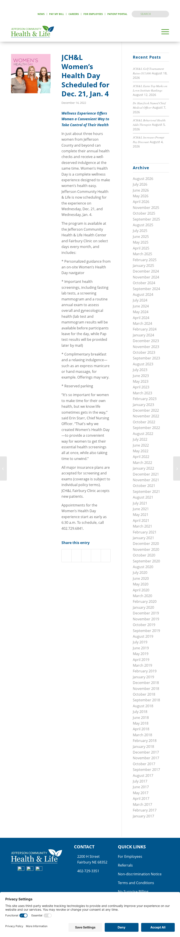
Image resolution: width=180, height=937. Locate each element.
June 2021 (141, 508)
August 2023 (143, 364)
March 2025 (142, 253)
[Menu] (163, 31)
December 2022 (146, 410)
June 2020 (141, 578)
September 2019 (146, 630)
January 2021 (143, 537)
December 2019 (146, 613)
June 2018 (141, 717)
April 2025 (141, 248)
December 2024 (146, 271)
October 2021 (144, 485)
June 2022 (141, 445)
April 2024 (141, 317)
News (41, 14)
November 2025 (146, 207)
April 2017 (141, 798)
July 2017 (140, 781)
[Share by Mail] (105, 555)
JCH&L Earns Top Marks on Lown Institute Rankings (150, 88)
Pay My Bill (56, 14)
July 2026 (140, 184)
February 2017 (145, 810)
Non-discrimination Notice (140, 874)
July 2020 (140, 572)
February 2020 (145, 601)
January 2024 (143, 335)
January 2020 (143, 607)
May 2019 (140, 653)
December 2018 (146, 682)
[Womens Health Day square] (30, 73)
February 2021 (145, 532)
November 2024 (146, 277)
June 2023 (141, 375)
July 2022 (140, 439)
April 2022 (141, 456)
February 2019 (145, 671)
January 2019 (143, 677)
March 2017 (142, 804)
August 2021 (143, 497)
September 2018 (146, 700)
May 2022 (140, 451)
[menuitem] (41, 14)
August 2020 (143, 566)
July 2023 (140, 369)
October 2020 (144, 555)
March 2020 (142, 595)
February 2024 (145, 329)
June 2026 (141, 190)
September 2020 (146, 561)
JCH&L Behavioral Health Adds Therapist (149, 122)
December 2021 (146, 474)
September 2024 (146, 288)
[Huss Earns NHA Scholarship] (3, 468)
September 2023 (146, 358)
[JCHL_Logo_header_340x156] (32, 31)
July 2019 (140, 642)
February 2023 (145, 398)
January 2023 (143, 404)
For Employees (93, 14)
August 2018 (143, 706)
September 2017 (146, 769)
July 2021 (140, 503)
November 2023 (146, 346)
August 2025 (143, 225)
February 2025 (145, 259)
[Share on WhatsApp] (86, 555)
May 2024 (140, 311)
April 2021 (141, 520)
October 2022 (144, 422)
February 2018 (145, 740)
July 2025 (140, 230)
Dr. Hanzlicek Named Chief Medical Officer (149, 105)
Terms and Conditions (136, 882)
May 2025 (140, 242)
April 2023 (141, 387)
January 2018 (143, 746)
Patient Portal (117, 14)
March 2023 (142, 393)
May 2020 (140, 584)
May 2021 (140, 514)
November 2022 (146, 416)
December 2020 (146, 543)
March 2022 (142, 462)
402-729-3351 (88, 871)
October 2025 (144, 213)
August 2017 (143, 775)
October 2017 (144, 763)
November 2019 (146, 619)
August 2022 (143, 433)
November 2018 (146, 688)
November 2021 (146, 479)
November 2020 (146, 549)
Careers (73, 14)
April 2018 (141, 729)
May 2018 (140, 723)
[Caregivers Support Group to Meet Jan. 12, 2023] (176, 468)
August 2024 (143, 294)
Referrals (125, 865)
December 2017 (146, 752)
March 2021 (142, 526)
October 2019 (144, 624)
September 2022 (146, 427)
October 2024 (144, 282)
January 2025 (143, 265)
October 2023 (144, 352)
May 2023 (140, 381)
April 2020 (141, 590)
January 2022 (143, 468)
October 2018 (144, 694)
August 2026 (143, 178)
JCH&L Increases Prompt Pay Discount (148, 139)
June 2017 (141, 786)
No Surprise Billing (133, 891)
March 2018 (142, 734)
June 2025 (141, 236)
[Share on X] (76, 555)
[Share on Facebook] (66, 555)
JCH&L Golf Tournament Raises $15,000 (148, 70)
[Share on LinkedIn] (96, 555)
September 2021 (146, 491)
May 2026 (140, 196)
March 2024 (142, 323)
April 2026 (141, 201)
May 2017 (140, 792)
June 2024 (141, 306)
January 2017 (143, 816)
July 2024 (140, 300)
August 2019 (143, 636)
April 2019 (141, 659)
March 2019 (142, 665)
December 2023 (146, 340)
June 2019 (141, 648)
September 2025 (146, 219)
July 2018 (140, 711)
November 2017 (146, 758)
